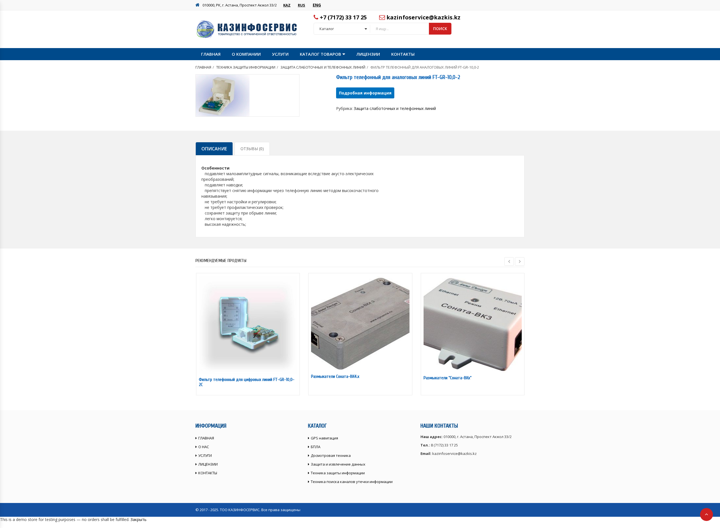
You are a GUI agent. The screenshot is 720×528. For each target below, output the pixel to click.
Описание (214, 149)
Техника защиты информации (245, 67)
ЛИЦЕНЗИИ (368, 54)
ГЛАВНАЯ (210, 54)
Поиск (440, 28)
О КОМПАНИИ (246, 54)
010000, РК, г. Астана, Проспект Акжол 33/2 (239, 5)
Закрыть (138, 519)
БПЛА (315, 446)
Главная (203, 67)
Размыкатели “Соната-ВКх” (448, 377)
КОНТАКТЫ (403, 54)
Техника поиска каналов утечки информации (352, 481)
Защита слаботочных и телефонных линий (322, 67)
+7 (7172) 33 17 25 (343, 17)
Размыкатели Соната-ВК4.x (335, 376)
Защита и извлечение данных (338, 464)
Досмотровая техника (331, 455)
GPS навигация (324, 438)
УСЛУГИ (280, 54)
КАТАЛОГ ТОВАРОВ (320, 54)
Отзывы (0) (252, 148)
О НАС (203, 446)
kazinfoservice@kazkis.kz (423, 17)
